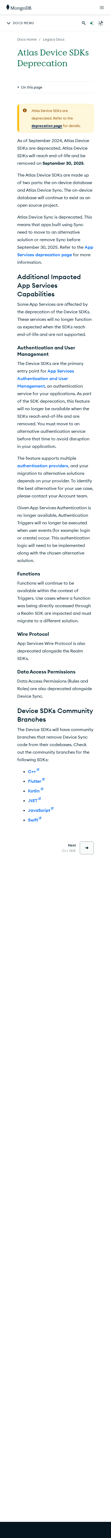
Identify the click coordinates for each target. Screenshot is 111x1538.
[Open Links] (102, 7)
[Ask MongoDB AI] (91, 23)
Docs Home (27, 39)
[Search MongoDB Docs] (84, 23)
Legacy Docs (53, 39)
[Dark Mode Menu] (101, 23)
